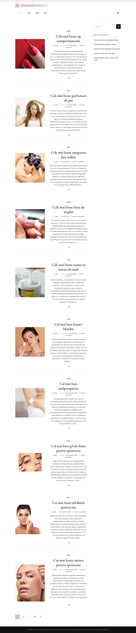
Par (45, 13)
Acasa (20, 13)
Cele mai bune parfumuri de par (69, 98)
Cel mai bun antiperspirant (68, 386)
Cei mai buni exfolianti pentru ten (68, 505)
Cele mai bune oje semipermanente (68, 38)
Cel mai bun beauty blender (68, 326)
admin (56, 45)
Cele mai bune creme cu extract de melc (68, 267)
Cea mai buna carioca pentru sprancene (68, 562)
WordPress (104, 630)
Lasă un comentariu (78, 161)
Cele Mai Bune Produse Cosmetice (52, 630)
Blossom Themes (87, 630)
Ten (28, 13)
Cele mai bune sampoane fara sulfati (68, 154)
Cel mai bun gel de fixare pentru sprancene (68, 448)
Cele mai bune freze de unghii (68, 209)
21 (36, 617)
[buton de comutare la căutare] (118, 13)
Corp (37, 13)
